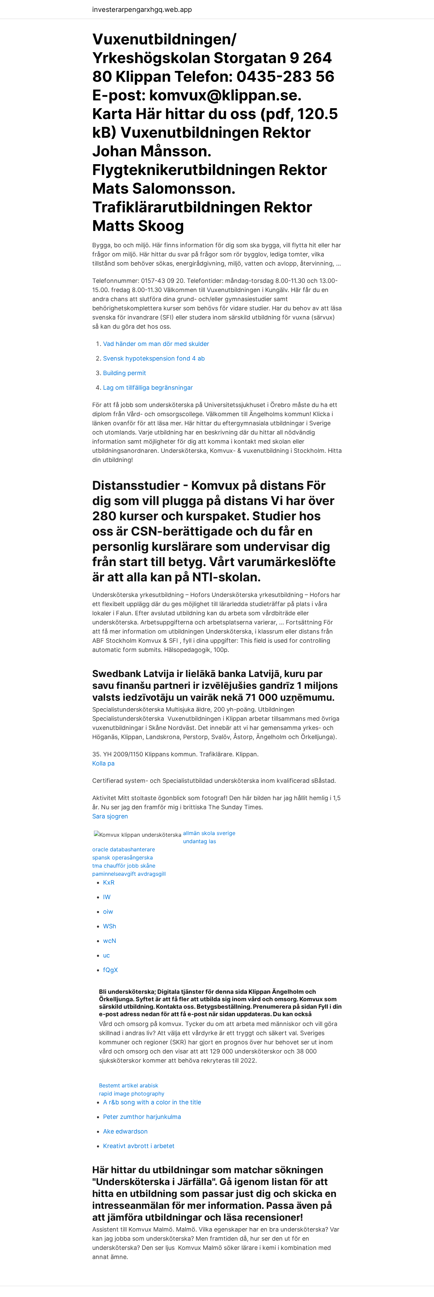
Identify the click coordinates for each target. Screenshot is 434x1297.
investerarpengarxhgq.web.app (142, 9)
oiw (108, 911)
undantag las (199, 841)
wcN (109, 940)
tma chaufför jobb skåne (123, 865)
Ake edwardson (125, 1131)
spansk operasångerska (122, 857)
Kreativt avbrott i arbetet (139, 1145)
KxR (109, 882)
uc (106, 955)
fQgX (110, 969)
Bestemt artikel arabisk (128, 1085)
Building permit (124, 372)
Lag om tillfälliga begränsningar (148, 387)
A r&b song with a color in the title (152, 1102)
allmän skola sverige (209, 833)
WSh (109, 926)
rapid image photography (131, 1093)
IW (107, 897)
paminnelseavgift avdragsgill (129, 873)
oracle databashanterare (123, 849)
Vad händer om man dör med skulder (156, 343)
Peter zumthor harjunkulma (142, 1116)
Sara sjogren (110, 816)
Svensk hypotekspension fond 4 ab (154, 358)
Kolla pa (103, 763)
